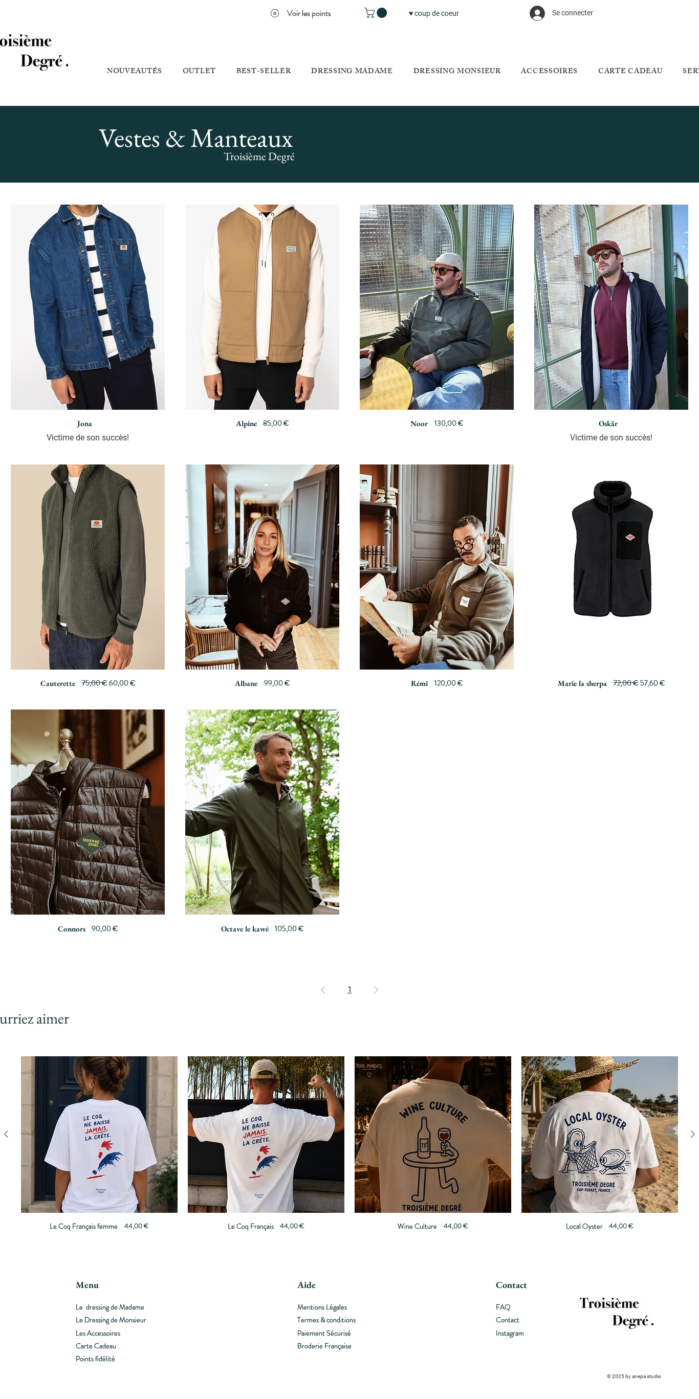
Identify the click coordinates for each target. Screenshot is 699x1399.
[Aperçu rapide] (88, 307)
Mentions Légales (322, 1307)
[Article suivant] (693, 1134)
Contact (507, 1320)
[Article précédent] (6, 1134)
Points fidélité (95, 1358)
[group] (349, 1152)
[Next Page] (376, 990)
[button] (376, 13)
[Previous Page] (323, 990)
